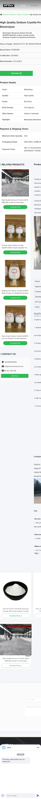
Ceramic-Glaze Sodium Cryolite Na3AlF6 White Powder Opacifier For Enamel (14, 247)
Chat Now (15, 73)
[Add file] (2, 795)
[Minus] (38, 747)
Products (34, 5)
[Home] (8, 5)
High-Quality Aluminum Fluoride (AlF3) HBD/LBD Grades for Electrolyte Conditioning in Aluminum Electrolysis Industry (16, 660)
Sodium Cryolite (22, 14)
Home (23, 5)
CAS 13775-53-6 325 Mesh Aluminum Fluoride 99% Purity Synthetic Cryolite (16, 610)
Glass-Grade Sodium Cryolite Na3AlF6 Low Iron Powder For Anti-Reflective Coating (15, 338)
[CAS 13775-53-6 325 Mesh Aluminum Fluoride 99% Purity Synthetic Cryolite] (15, 590)
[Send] (38, 795)
